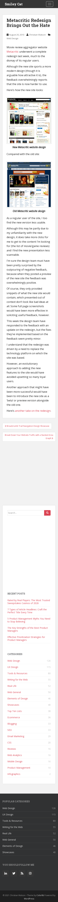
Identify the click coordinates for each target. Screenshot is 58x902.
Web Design (12, 38)
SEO (9, 729)
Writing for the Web (17, 679)
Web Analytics (14, 755)
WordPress (29, 898)
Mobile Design (14, 761)
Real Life (11, 685)
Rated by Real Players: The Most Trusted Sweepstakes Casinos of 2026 (28, 602)
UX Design (12, 667)
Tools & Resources (17, 673)
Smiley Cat (14, 4)
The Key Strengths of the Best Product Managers (27, 629)
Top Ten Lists (14, 711)
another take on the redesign (33, 411)
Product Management (18, 767)
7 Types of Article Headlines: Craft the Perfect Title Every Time (27, 611)
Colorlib (40, 895)
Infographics (13, 774)
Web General (14, 692)
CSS (9, 742)
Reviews (11, 748)
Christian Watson (37, 34)
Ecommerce (13, 717)
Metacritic (13, 51)
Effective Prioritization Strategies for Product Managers (26, 638)
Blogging (12, 723)
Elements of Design (17, 698)
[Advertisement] (29, 475)
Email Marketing (15, 736)
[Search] (47, 513)
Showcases (13, 704)
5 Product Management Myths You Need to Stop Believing (28, 620)
